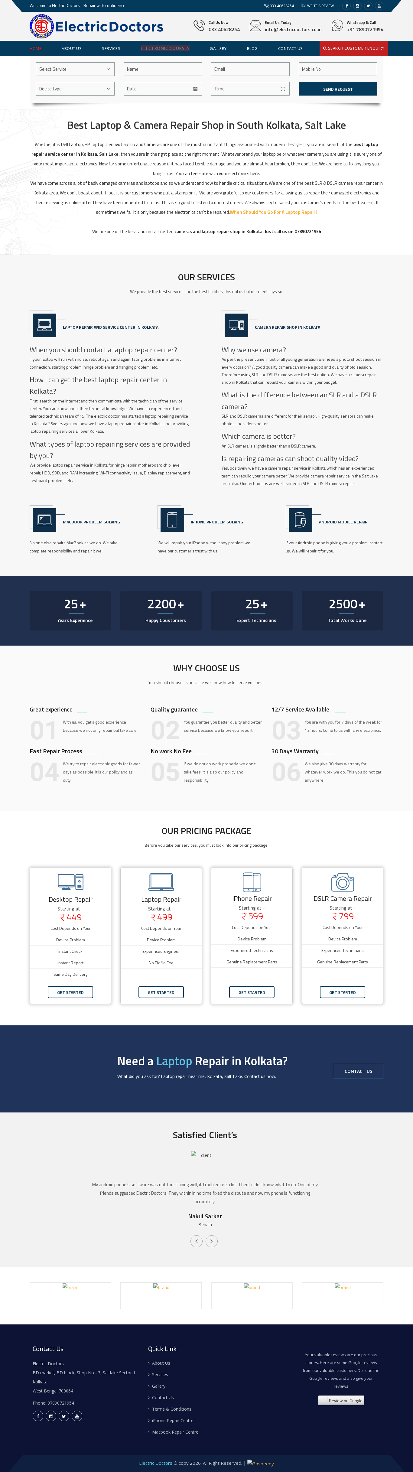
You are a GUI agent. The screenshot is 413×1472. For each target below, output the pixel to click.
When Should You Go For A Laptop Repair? (273, 212)
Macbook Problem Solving (91, 522)
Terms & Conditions (171, 1409)
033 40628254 (282, 5)
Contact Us (358, 1071)
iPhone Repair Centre (172, 1420)
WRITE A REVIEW (320, 5)
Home (35, 48)
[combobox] (75, 69)
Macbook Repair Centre (175, 1432)
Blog (252, 48)
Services (111, 48)
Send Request (338, 89)
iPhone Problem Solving (217, 522)
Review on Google (346, 1400)
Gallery (218, 48)
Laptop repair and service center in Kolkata (110, 327)
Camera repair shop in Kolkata (287, 327)
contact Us (290, 48)
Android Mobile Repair (343, 522)
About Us (72, 48)
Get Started (70, 992)
